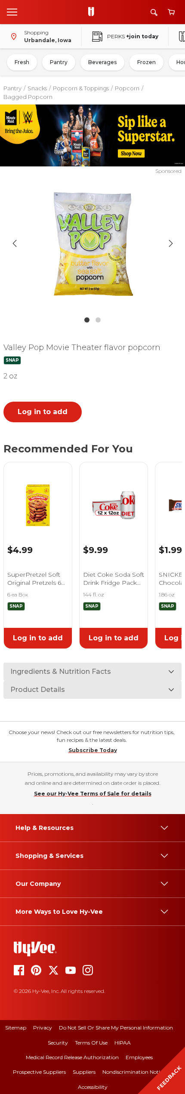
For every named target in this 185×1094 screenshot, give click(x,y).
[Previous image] (14, 243)
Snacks (37, 88)
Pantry (59, 62)
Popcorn (127, 88)
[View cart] (171, 12)
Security (58, 1042)
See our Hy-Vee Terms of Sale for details (92, 793)
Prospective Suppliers (39, 1072)
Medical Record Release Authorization (72, 1057)
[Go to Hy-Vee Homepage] (93, 12)
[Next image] (171, 243)
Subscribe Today (92, 750)
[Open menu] (12, 11)
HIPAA (122, 1042)
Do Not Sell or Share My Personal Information (116, 1027)
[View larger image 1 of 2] (93, 243)
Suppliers (84, 1072)
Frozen (146, 62)
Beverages (102, 62)
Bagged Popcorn (27, 96)
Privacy (42, 1027)
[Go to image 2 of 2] (98, 320)
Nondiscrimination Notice (133, 1072)
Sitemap (15, 1027)
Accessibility (93, 1087)
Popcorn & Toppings (81, 88)
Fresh (22, 62)
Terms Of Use (91, 1042)
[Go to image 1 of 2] (86, 320)
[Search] (154, 12)
